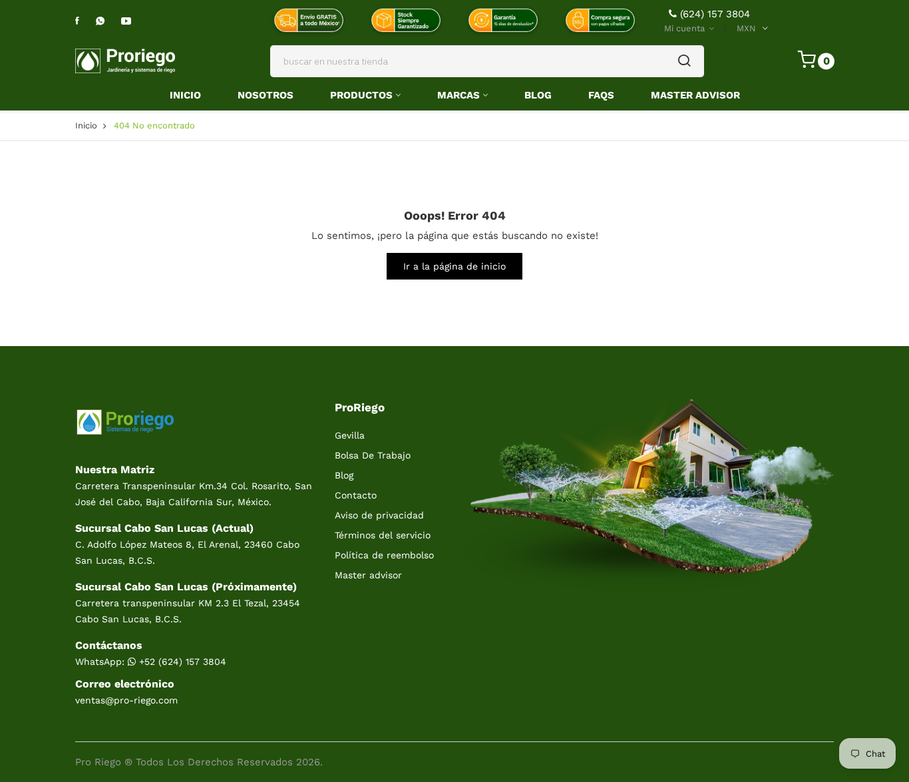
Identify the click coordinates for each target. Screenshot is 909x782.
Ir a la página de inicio (454, 266)
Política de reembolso (384, 555)
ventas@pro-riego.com (126, 700)
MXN (746, 28)
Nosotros (265, 95)
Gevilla (350, 435)
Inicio (185, 95)
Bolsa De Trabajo (373, 455)
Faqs (601, 95)
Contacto (356, 495)
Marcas (458, 95)
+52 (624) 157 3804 (181, 661)
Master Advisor (695, 95)
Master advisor (368, 575)
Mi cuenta (685, 28)
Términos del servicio (383, 535)
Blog (538, 95)
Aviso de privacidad (379, 515)
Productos (361, 95)
